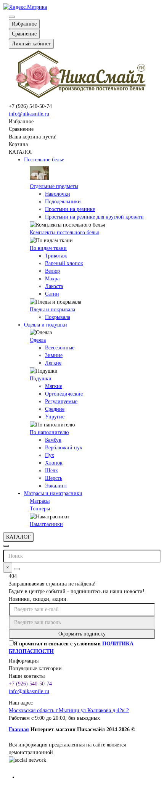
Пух (49, 455)
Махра (52, 279)
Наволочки (57, 194)
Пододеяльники (63, 201)
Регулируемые (61, 401)
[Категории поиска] (6, 546)
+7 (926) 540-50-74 (30, 684)
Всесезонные (59, 348)
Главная (19, 729)
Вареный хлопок (64, 263)
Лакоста (54, 286)
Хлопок (54, 463)
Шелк (51, 470)
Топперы (40, 509)
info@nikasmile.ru (29, 114)
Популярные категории (35, 668)
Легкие (53, 363)
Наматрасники (46, 524)
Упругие (54, 417)
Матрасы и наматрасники (53, 493)
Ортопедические (64, 394)
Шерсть (53, 478)
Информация (24, 661)
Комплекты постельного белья (64, 232)
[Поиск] (17, 569)
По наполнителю (49, 432)
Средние (54, 409)
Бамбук (53, 440)
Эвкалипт (56, 486)
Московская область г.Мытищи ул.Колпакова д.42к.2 (69, 710)
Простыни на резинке (70, 209)
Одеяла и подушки (45, 325)
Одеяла (38, 340)
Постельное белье (44, 159)
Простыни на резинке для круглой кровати (94, 217)
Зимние (54, 355)
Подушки (40, 378)
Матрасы (40, 501)
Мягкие (53, 386)
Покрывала (57, 317)
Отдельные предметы (54, 186)
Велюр (52, 271)
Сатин (52, 294)
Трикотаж (56, 256)
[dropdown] (12, 17)
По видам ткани (48, 248)
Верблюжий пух (63, 447)
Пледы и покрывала (52, 309)
